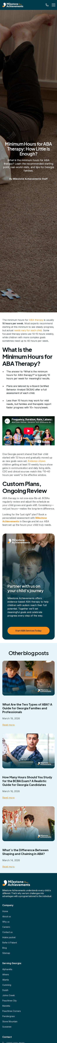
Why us (6, 921)
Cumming (6, 985)
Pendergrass (8, 1016)
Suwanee (6, 1026)
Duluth (5, 990)
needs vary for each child (28, 330)
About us (6, 916)
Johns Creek (8, 995)
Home (5, 911)
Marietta (6, 1006)
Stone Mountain (9, 1021)
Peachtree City (9, 1000)
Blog (4, 948)
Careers (6, 927)
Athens (5, 974)
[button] (53, 5)
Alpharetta (7, 969)
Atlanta (5, 979)
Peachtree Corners (11, 1011)
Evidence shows (36, 461)
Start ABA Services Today (28, 630)
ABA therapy (36, 319)
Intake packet (8, 937)
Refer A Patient (9, 942)
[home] (16, 5)
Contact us (7, 932)
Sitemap (6, 953)
